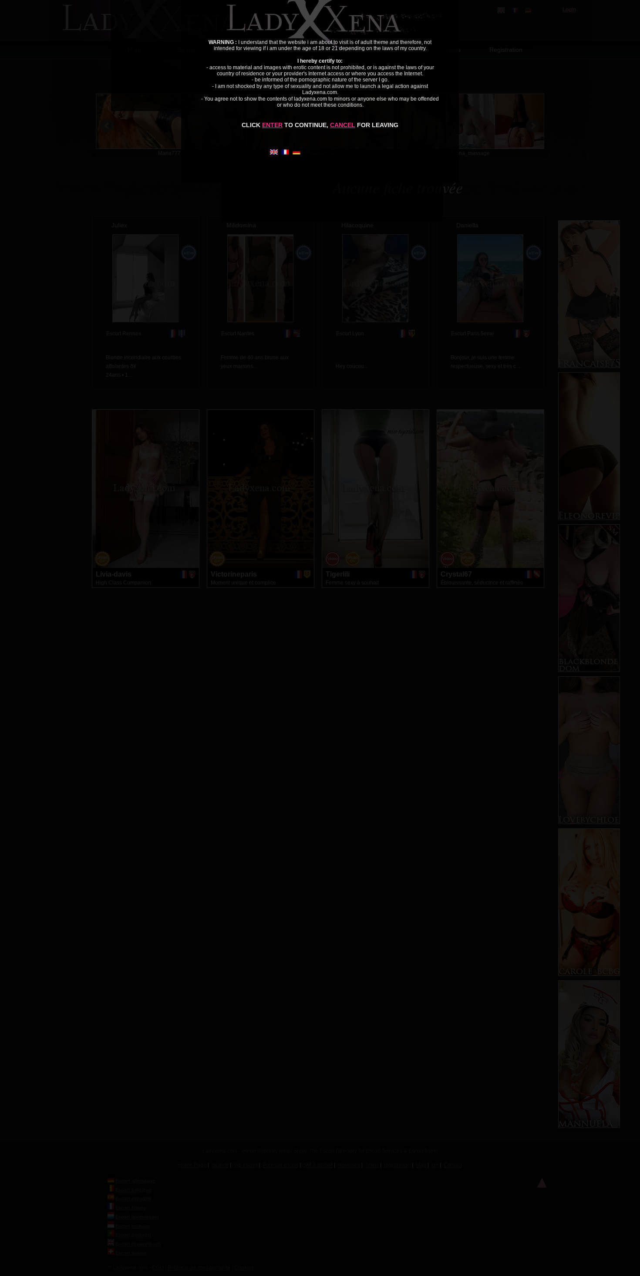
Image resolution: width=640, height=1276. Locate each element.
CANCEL (342, 125)
